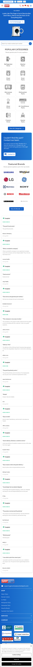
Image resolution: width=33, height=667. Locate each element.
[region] (16, 655)
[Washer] (23, 59)
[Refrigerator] (8, 59)
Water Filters (4, 594)
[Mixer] (8, 101)
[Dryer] (8, 73)
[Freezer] (8, 115)
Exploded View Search (7, 611)
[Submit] (30, 43)
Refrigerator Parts (6, 602)
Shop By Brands (5, 608)
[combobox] (16, 43)
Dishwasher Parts (5, 605)
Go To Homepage (15, 22)
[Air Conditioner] (23, 101)
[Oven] (23, 73)
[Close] (31, 646)
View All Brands (15, 209)
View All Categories (15, 128)
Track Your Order (8, 1)
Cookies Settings (16, 654)
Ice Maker (3, 599)
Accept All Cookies (16, 664)
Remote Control (5, 597)
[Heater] (23, 115)
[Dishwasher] (23, 87)
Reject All (16, 659)
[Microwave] (8, 87)
